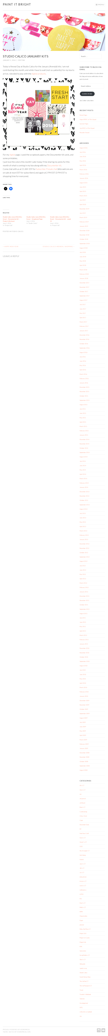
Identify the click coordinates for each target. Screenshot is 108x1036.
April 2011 (83, 631)
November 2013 (84, 496)
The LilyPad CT (84, 981)
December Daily (84, 825)
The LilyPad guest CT (86, 986)
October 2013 (84, 500)
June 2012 (83, 570)
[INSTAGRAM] (99, 1030)
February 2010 (84, 692)
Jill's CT (82, 868)
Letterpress (83, 890)
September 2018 (85, 243)
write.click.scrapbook (86, 1012)
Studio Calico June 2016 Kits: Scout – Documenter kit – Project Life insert (12, 219)
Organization (83, 916)
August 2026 (83, 148)
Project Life (83, 942)
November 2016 (84, 339)
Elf (80, 829)
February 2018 (84, 274)
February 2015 (84, 431)
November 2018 (84, 235)
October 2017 (84, 291)
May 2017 (83, 313)
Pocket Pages (83, 115)
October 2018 (84, 239)
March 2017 (83, 322)
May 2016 (83, 365)
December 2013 (84, 491)
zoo (81, 1016)
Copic (81, 820)
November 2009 (84, 705)
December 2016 (84, 335)
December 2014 (84, 439)
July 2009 (83, 722)
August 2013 (83, 509)
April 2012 (83, 579)
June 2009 (83, 726)
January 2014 (84, 487)
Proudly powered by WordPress (16, 1029)
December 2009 (84, 700)
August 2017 (83, 300)
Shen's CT (83, 959)
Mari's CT (83, 903)
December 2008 (84, 753)
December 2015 (84, 387)
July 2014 (83, 461)
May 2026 (83, 161)
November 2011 (84, 600)
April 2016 (83, 370)
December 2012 (84, 544)
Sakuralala (83, 951)
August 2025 (83, 183)
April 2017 (83, 317)
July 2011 (83, 618)
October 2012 (84, 552)
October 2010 (84, 657)
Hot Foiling (83, 855)
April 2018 (83, 265)
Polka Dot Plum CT (85, 929)
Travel (81, 990)
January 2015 (84, 435)
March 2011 (83, 635)
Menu (101, 4)
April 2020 (83, 204)
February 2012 (84, 587)
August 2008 (83, 770)
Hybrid (82, 859)
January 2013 (84, 539)
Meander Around (84, 132)
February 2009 (84, 744)
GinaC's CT (83, 842)
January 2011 (84, 644)
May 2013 (83, 522)
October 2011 (84, 605)
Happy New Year (10, 246)
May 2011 (83, 626)
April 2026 (83, 165)
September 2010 (85, 661)
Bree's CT (82, 807)
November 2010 (84, 653)
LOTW (81, 894)
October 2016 (84, 344)
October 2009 (84, 709)
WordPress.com (23, 1032)
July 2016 (83, 357)
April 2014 (83, 474)
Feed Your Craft (84, 833)
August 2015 (83, 404)
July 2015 (83, 409)
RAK (81, 946)
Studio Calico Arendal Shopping (58, 246)
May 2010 (83, 679)
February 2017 (84, 326)
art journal (83, 798)
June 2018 (83, 256)
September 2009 (85, 713)
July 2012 (83, 566)
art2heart (82, 803)
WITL (81, 1007)
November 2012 (84, 548)
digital (12, 154)
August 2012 (83, 561)
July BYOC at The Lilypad (87, 128)
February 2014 (84, 483)
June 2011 (83, 622)
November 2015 (84, 391)
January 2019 (84, 226)
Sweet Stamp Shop (85, 977)
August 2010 (83, 666)
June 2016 (83, 361)
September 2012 (85, 557)
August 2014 (83, 457)
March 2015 (83, 426)
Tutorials (82, 999)
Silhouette (82, 964)
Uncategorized (84, 1003)
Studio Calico (17, 231)
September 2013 (85, 505)
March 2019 (83, 217)
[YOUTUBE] (103, 1030)
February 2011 (84, 639)
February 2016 (84, 378)
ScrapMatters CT (85, 955)
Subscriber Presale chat (46, 169)
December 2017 (84, 283)
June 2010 (83, 674)
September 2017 (85, 296)
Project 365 (83, 933)
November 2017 (84, 287)
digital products (39, 73)
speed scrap (83, 968)
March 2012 (83, 583)
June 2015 (83, 413)
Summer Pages (84, 124)
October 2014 (84, 448)
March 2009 (83, 740)
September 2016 (85, 348)
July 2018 (83, 252)
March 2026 (83, 169)
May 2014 (83, 470)
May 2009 (83, 731)
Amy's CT (82, 790)
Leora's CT (83, 885)
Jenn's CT (83, 864)
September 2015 (85, 400)
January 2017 (84, 331)
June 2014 (83, 465)
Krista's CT (83, 881)
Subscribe (87, 94)
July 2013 (83, 513)
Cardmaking (83, 812)
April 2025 (83, 191)
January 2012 (84, 592)
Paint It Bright (17, 4)
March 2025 (83, 196)
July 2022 (83, 200)
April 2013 (83, 526)
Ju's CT (82, 872)
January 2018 (84, 278)
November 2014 (84, 444)
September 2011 (85, 609)
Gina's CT (83, 838)
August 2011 (83, 613)
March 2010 (83, 687)
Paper (81, 920)
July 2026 (83, 152)
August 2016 (83, 352)
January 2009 (84, 748)
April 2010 (83, 683)
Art (80, 794)
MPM (81, 912)
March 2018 (83, 270)
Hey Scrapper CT (85, 851)
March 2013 (83, 531)
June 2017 (83, 309)
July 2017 (83, 304)
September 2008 (85, 766)
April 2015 (83, 422)
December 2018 (84, 230)
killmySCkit (83, 877)
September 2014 (85, 452)
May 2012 (83, 574)
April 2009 (83, 735)
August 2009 (83, 718)
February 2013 (84, 535)
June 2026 (83, 156)
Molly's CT (83, 907)
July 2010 (83, 670)
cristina (21, 60)
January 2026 (84, 178)
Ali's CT (82, 785)
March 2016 (83, 374)
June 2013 (83, 518)
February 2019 (84, 222)
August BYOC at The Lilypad (88, 119)
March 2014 (83, 478)
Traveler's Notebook (85, 994)
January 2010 (84, 696)
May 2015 (83, 418)
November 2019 (84, 209)
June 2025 (83, 187)
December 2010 (84, 648)
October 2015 (84, 396)
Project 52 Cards (85, 938)
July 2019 (83, 213)
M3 (81, 899)
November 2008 (84, 757)
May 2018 (83, 261)
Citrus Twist (83, 816)
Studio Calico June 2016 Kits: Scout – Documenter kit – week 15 (60, 219)
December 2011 (84, 596)
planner (82, 925)
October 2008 (84, 761)
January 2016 (84, 383)
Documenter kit (54, 165)
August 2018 (83, 248)
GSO (81, 846)
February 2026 (84, 174)
